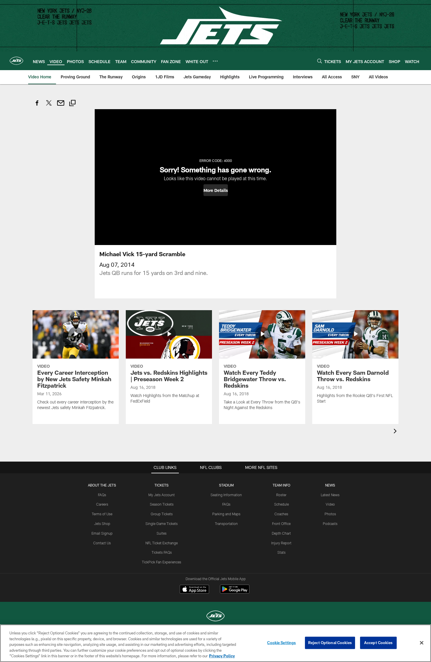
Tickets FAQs (162, 552)
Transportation (226, 523)
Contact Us (102, 543)
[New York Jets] (215, 617)
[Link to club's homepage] (16, 61)
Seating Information (226, 495)
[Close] (421, 642)
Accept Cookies (378, 642)
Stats (281, 552)
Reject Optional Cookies (330, 642)
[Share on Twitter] (49, 106)
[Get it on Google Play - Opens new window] (234, 592)
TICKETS (162, 485)
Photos (330, 514)
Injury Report (281, 543)
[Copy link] (72, 103)
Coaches (281, 514)
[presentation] (396, 432)
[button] (215, 190)
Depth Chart (281, 533)
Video (330, 504)
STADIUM (226, 485)
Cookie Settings (281, 642)
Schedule (281, 504)
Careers (102, 504)
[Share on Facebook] (37, 106)
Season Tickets (162, 504)
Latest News (330, 495)
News (330, 485)
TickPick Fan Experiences (161, 562)
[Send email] (60, 106)
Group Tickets (162, 514)
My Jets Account (161, 495)
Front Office (281, 523)
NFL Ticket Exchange (161, 543)
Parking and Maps (226, 514)
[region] (215, 643)
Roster (281, 495)
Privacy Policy (222, 655)
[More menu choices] (215, 61)
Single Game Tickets (161, 523)
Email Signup (102, 533)
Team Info (281, 485)
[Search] (319, 61)
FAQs (102, 495)
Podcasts (330, 523)
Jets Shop (102, 523)
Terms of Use (102, 514)
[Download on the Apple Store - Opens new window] (194, 590)
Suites (162, 533)
